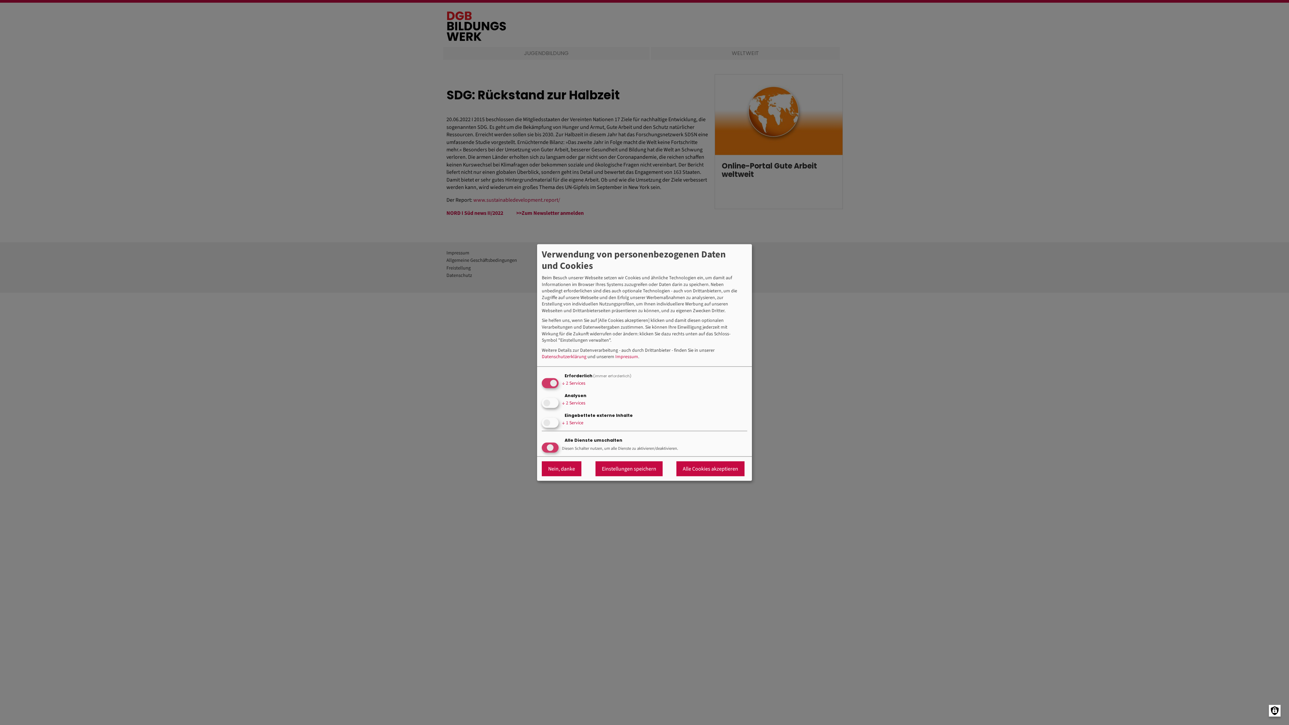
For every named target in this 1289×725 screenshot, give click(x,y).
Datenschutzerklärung (564, 357)
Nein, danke (561, 468)
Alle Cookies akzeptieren (710, 468)
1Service (572, 423)
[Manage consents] (1275, 711)
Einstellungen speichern (629, 468)
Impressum (626, 357)
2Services (573, 383)
